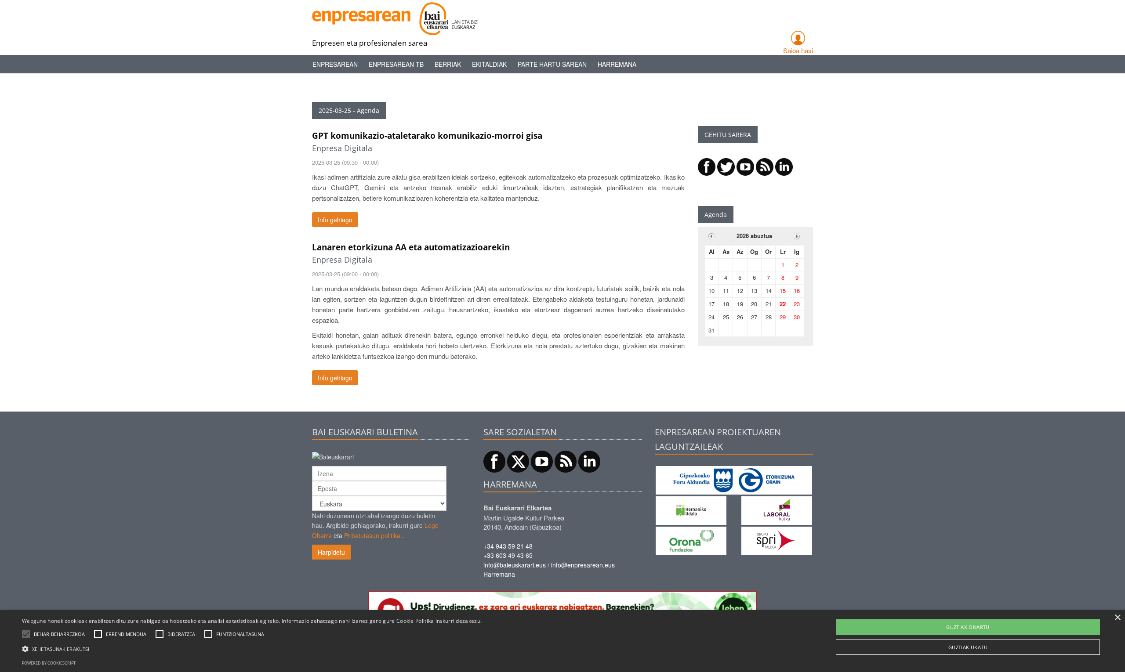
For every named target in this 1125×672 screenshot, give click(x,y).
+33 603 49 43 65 (508, 555)
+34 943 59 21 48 (508, 546)
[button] (59, 634)
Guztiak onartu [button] (968, 627)
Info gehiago (335, 219)
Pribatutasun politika (372, 535)
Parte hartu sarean (552, 64)
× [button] (1117, 617)
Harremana (617, 64)
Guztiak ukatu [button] (967, 647)
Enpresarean (335, 64)
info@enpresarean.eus (583, 564)
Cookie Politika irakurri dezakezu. (439, 621)
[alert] (562, 641)
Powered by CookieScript (49, 663)
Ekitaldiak (489, 64)
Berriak (448, 64)
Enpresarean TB (396, 64)
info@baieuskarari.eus (514, 564)
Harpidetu (331, 552)
